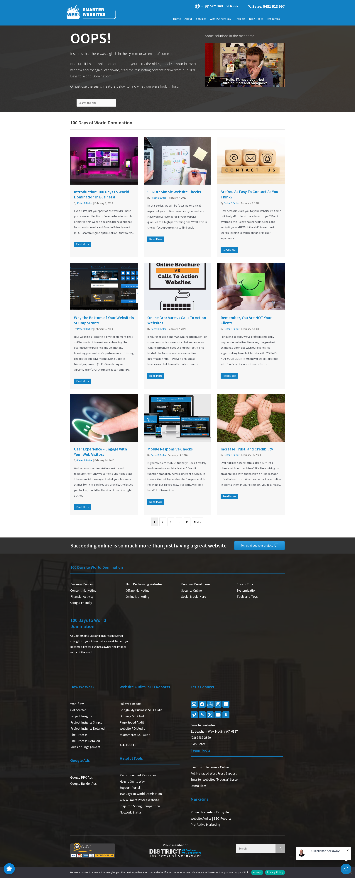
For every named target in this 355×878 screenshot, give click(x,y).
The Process (78, 735)
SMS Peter (198, 744)
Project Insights (81, 716)
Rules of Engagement (85, 747)
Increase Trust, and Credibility (247, 449)
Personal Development (197, 584)
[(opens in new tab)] (104, 161)
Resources (273, 19)
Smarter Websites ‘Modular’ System (215, 779)
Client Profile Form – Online (210, 767)
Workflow (77, 704)
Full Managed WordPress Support (214, 773)
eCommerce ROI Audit (135, 735)
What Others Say (220, 19)
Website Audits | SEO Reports (211, 818)
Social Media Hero (193, 596)
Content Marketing (83, 590)
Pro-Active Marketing (205, 824)
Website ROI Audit (132, 728)
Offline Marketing (138, 590)
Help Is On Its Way (132, 781)
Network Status (131, 812)
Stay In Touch (246, 584)
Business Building (82, 584)
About (188, 19)
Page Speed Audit (132, 722)
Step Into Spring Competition (140, 806)
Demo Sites (199, 786)
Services (201, 19)
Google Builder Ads (83, 783)
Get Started (78, 710)
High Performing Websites (144, 584)
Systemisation (246, 590)
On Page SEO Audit (133, 716)
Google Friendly (81, 602)
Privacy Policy (275, 872)
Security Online (191, 590)
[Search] (280, 848)
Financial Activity (81, 596)
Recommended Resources (138, 775)
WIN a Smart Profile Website (139, 800)
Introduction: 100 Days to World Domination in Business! (101, 194)
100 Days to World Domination (141, 794)
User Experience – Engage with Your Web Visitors (100, 451)
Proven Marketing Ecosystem (211, 812)
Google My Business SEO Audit (141, 710)
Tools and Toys (247, 596)
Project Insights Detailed (87, 728)
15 (187, 522)
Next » (197, 522)
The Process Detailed (85, 741)
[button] (215, 6)
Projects (240, 19)
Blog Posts (256, 19)
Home (177, 19)
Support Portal (130, 787)
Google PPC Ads (81, 777)
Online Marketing (137, 596)
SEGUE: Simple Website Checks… (175, 191)
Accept (257, 872)
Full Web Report (130, 704)
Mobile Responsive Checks (170, 449)
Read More (83, 244)
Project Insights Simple (86, 722)
